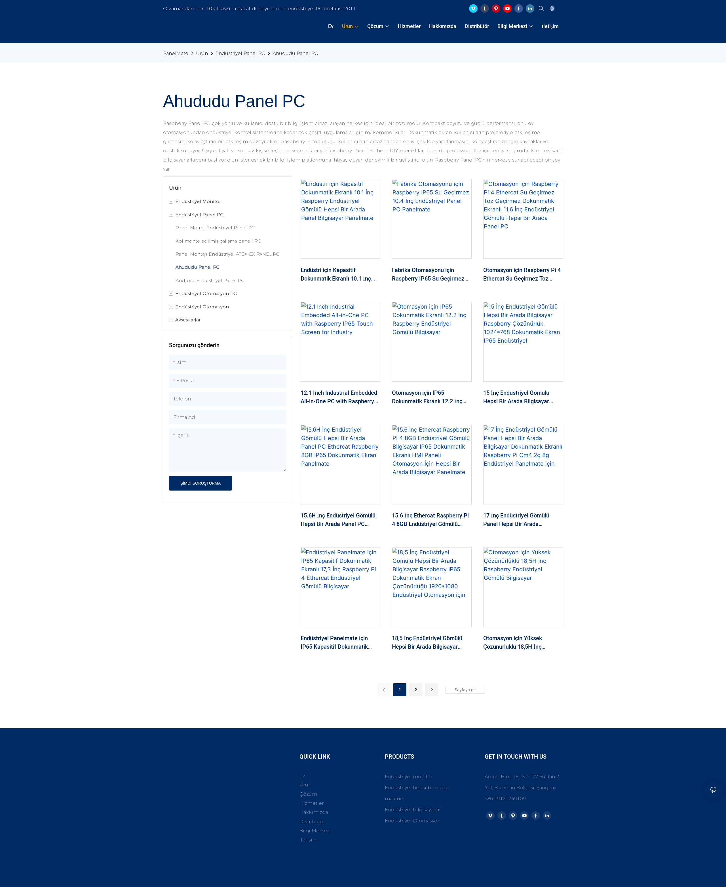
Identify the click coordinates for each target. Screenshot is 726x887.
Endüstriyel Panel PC (240, 53)
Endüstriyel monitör (408, 776)
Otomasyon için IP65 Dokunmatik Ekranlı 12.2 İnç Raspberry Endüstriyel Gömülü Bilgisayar (430, 397)
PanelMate (175, 53)
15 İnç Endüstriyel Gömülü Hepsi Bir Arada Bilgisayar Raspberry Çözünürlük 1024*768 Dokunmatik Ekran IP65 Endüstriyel (519, 397)
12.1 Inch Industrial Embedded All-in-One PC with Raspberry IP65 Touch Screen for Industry (339, 397)
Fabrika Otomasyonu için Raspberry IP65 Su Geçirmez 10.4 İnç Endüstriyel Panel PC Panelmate (429, 274)
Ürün (202, 53)
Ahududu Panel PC (295, 53)
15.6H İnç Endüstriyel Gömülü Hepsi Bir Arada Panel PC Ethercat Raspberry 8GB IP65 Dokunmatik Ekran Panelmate (338, 520)
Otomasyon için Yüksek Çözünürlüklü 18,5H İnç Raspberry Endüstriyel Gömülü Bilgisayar (521, 642)
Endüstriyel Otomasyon (412, 821)
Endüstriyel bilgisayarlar (413, 809)
